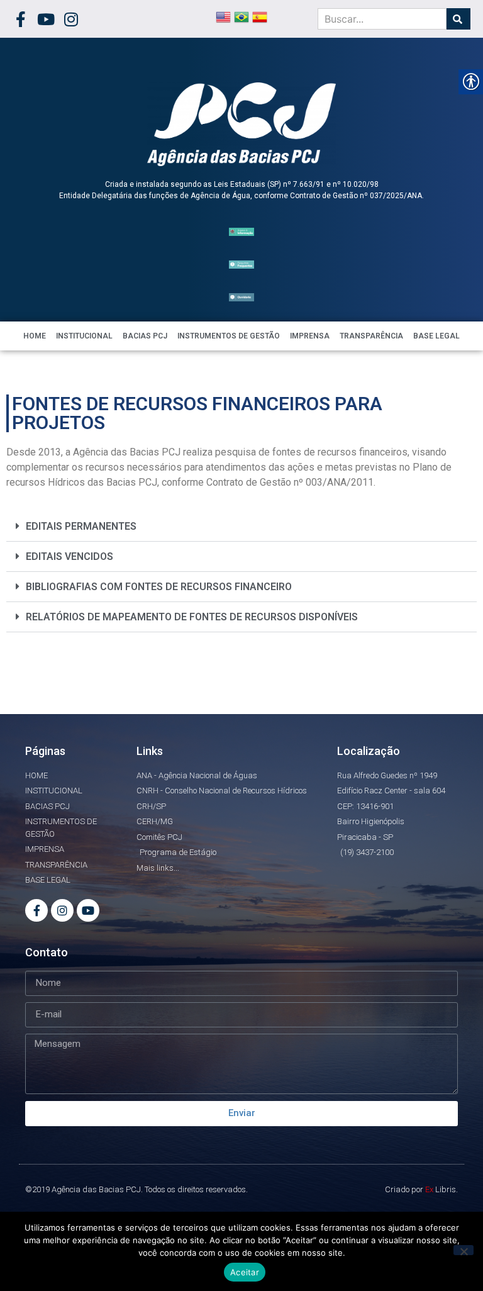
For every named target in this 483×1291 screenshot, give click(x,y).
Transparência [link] (371, 336)
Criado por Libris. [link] (421, 1189)
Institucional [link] (84, 336)
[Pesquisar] (458, 19)
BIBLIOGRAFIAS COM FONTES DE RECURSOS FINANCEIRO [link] (159, 587)
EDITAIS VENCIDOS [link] (69, 556)
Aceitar (244, 1272)
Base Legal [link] (436, 336)
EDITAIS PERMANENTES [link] (81, 526)
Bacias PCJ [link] (145, 336)
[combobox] (382, 19)
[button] (241, 526)
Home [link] (34, 336)
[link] (20, 19)
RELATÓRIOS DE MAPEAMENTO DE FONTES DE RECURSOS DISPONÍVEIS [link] (192, 617)
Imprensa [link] (310, 336)
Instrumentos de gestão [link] (228, 336)
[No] (463, 1250)
